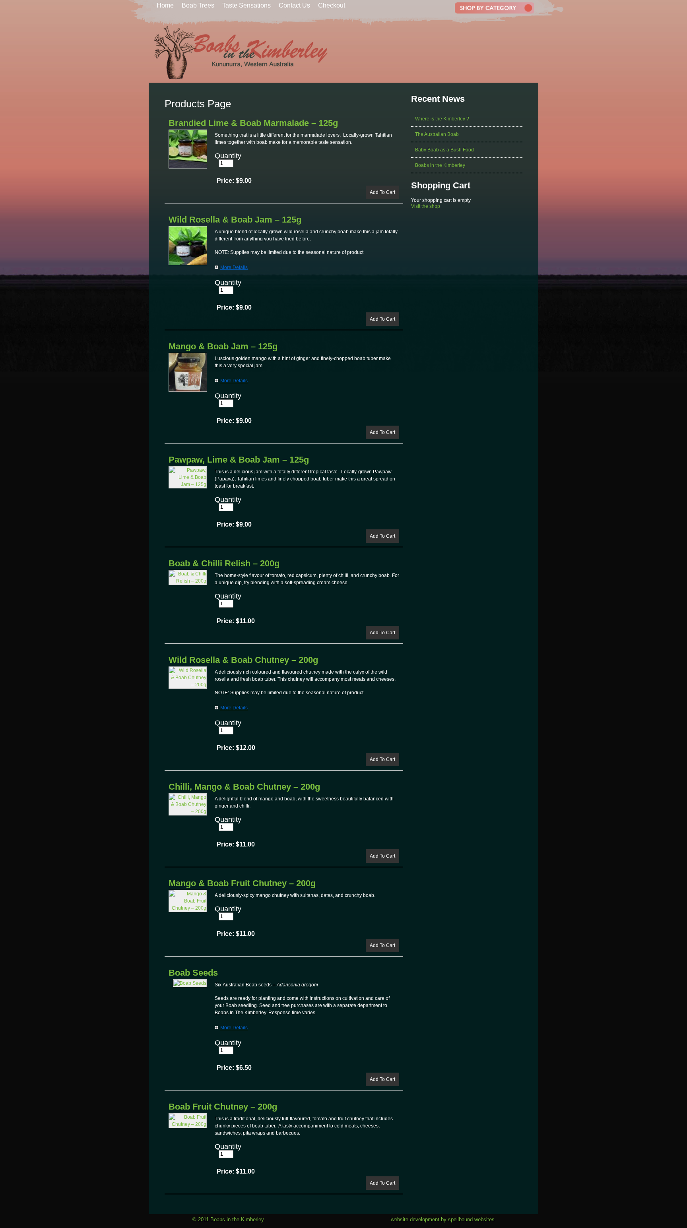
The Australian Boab (437, 134)
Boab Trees (198, 5)
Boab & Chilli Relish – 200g (224, 563)
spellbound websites (471, 1219)
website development (415, 1219)
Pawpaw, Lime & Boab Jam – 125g (239, 460)
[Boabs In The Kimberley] (239, 81)
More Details (234, 267)
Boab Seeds (193, 973)
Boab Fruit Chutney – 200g (223, 1107)
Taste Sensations (246, 5)
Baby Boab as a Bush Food (444, 150)
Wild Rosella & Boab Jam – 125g (235, 220)
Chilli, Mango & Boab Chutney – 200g (244, 787)
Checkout (331, 5)
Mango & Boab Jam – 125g (223, 346)
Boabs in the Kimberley (440, 165)
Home (165, 5)
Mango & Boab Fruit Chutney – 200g (242, 883)
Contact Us (294, 5)
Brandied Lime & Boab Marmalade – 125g (253, 123)
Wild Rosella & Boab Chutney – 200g (243, 660)
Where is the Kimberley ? (442, 119)
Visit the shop (425, 206)
